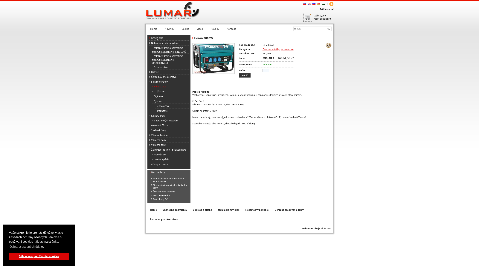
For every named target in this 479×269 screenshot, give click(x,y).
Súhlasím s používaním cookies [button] (39, 256)
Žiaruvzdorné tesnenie (164, 191)
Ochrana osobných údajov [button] (27, 246)
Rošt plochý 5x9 (160, 199)
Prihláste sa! (326, 9)
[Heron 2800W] (213, 73)
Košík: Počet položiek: (322, 17)
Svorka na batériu (161, 195)
